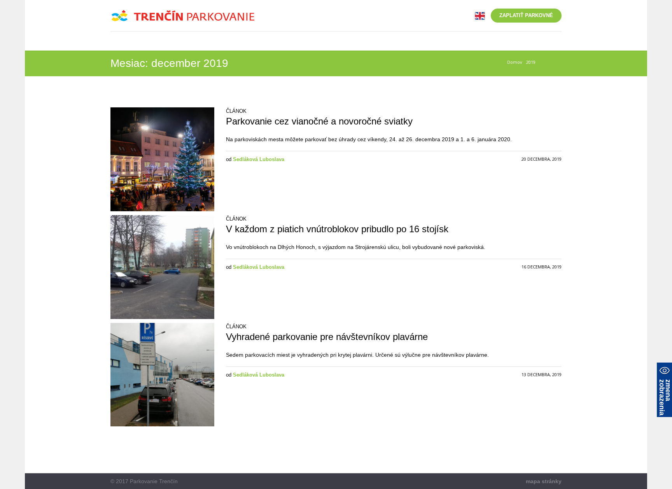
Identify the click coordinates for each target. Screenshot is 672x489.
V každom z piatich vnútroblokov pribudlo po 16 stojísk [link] (337, 229)
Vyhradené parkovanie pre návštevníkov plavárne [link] (327, 336)
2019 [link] (531, 62)
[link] (480, 15)
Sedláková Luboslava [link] (258, 159)
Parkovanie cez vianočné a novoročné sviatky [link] (319, 121)
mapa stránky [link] (544, 481)
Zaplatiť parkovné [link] (526, 15)
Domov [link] (514, 62)
